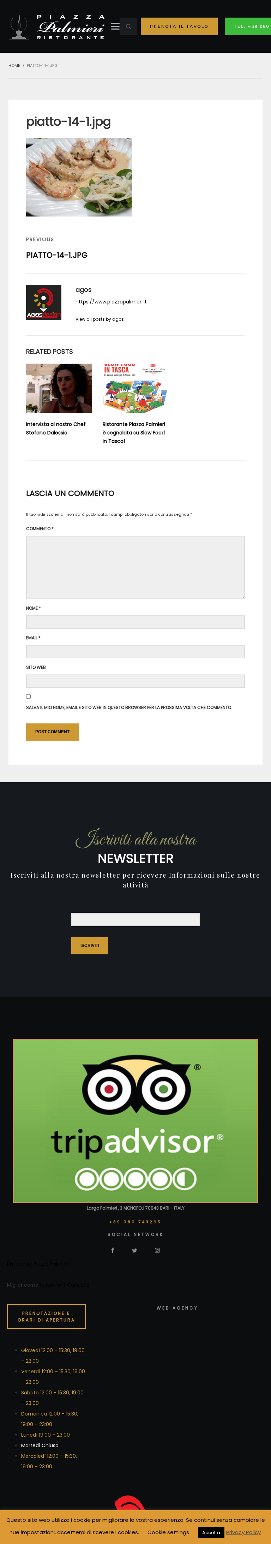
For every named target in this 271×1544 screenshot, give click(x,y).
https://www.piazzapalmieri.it (111, 301)
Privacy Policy (243, 1532)
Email (33, 638)
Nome (33, 608)
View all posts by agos (100, 319)
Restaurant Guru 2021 (64, 1284)
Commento (40, 529)
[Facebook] (113, 1250)
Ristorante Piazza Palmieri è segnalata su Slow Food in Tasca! (134, 433)
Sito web (36, 667)
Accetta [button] (211, 1532)
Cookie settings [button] (168, 1532)
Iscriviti (89, 945)
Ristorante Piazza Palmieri (38, 1263)
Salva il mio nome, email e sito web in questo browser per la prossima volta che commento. (129, 707)
